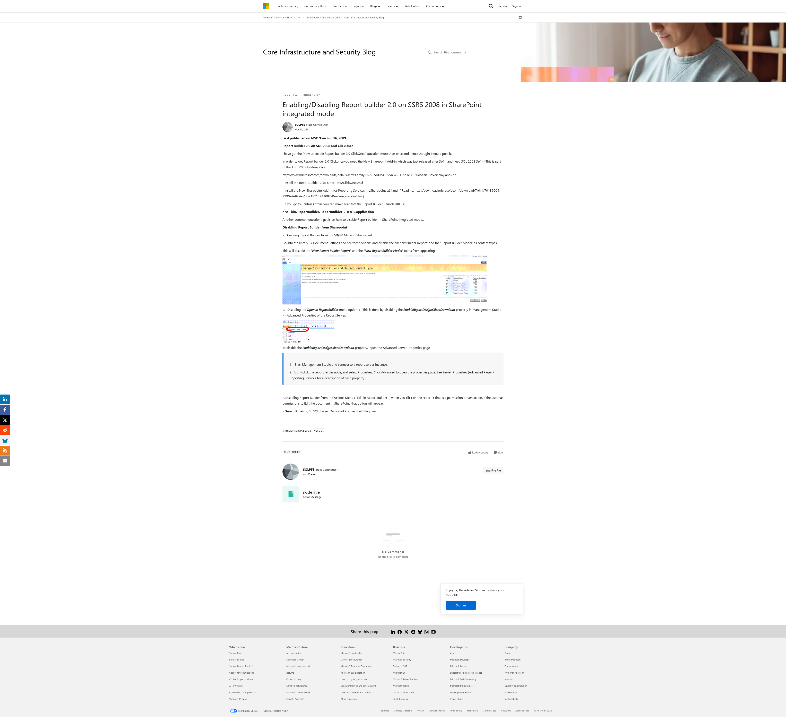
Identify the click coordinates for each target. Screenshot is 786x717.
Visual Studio (456, 698)
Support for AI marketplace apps (466, 672)
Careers (508, 653)
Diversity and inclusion (516, 685)
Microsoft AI (399, 653)
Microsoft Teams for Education (356, 666)
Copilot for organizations (241, 672)
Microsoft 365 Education (353, 672)
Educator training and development (358, 685)
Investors (509, 679)
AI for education (349, 698)
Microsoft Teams (401, 685)
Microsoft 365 (400, 672)
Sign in (461, 605)
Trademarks (473, 710)
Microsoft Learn (458, 666)
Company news (512, 666)
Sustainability (511, 698)
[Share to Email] (433, 631)
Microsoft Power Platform (405, 679)
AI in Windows (236, 685)
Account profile (293, 653)
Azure (453, 653)
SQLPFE (300, 125)
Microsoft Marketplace (461, 685)
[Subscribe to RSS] (427, 631)
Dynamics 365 (400, 666)
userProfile (493, 470)
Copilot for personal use (241, 679)
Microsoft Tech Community (463, 679)
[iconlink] (290, 494)
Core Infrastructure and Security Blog (364, 17)
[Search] (491, 6)
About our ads (522, 710)
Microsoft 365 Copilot (403, 692)
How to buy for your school (354, 679)
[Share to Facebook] (400, 631)
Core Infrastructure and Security (323, 17)
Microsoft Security (402, 659)
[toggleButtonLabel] (520, 17)
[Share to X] (406, 631)
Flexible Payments (295, 698)
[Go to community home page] (266, 6)
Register (503, 6)
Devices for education (351, 659)
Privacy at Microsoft (514, 672)
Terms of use (456, 710)
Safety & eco (489, 710)
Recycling (505, 710)
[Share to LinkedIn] (393, 631)
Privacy (420, 710)
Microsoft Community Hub (277, 17)
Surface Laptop (236, 659)
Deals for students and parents (356, 692)
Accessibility (511, 692)
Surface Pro (235, 653)
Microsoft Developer (460, 659)
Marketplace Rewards (461, 692)
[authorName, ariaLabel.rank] (287, 127)
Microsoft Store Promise (298, 692)
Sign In (516, 6)
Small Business (400, 698)
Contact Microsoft (403, 710)
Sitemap (385, 710)
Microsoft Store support (298, 666)
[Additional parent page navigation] (298, 17)
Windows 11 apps (238, 698)
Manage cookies (437, 710)
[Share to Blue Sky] (420, 631)
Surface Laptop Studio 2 (241, 666)
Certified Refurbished (296, 685)
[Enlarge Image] (384, 280)
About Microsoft (513, 659)
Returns (290, 672)
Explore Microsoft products (242, 692)
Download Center (295, 659)
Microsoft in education (352, 653)
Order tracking (293, 679)
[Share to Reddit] (413, 631)
